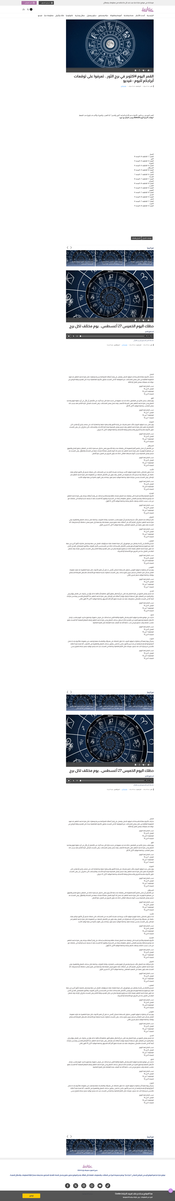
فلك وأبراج (59, 15)
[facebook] (67, 1185)
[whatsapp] (91, 1185)
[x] (75, 1185)
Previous (71, 247)
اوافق (31, 1196)
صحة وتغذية (128, 15)
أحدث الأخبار (140, 15)
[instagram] (83, 1185)
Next (67, 247)
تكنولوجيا (69, 15)
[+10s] (151, 336)
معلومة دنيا (48, 15)
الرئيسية (150, 15)
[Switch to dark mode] (29, 9)
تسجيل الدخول (45, 3)
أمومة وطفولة (116, 15)
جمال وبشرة (80, 15)
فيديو (40, 15)
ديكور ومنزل (91, 15)
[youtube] (99, 1185)
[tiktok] (107, 1185)
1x (73, 336)
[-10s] (146, 336)
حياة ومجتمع (103, 15)
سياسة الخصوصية (128, 1197)
